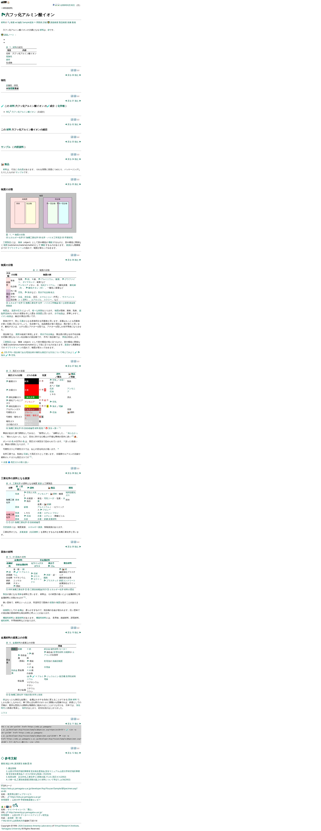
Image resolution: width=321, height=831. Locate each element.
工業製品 (7, 242)
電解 (58, 385)
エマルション (46, 296)
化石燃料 (34, 532)
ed (16, 22)
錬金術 (72, 302)
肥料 (55, 493)
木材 (48, 574)
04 (73, 159)
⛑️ (46, 428)
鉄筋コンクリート (67, 580)
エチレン (48, 512)
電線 (46, 679)
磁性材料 (5, 620)
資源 (68, 245)
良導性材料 (58, 652)
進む (77, 75)
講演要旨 (18, 763)
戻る (69, 75)
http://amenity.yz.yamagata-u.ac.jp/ (25, 812)
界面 (64, 337)
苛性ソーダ (49, 498)
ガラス (37, 566)
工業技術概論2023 (38, 589)
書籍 (3, 763)
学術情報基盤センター (31, 799)
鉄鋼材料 (10, 564)
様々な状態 (64, 302)
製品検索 (63, 22)
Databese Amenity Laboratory (37, 825)
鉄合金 (28, 296)
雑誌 (8, 763)
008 (10, 589)
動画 (74, 22)
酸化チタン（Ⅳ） (36, 287)
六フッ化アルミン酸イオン (24, 111)
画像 (69, 22)
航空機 (62, 676)
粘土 (53, 292)
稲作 (24, 708)
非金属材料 (45, 560)
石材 (36, 573)
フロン (46, 509)
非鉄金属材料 (22, 564)
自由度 (21, 169)
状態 (52, 602)
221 (12, 522)
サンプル (6, 146)
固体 (17, 507)
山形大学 (16, 799)
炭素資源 (24, 532)
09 (73, 546)
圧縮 (26, 454)
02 (73, 124)
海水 (29, 292)
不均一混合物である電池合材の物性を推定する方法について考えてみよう (41, 352)
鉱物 (26, 507)
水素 (5, 462)
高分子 (51, 563)
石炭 (52, 388)
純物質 (6, 610)
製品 (7, 164)
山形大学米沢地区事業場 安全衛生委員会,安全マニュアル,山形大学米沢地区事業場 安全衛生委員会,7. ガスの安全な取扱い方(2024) (43, 772)
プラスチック (52, 580)
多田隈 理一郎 (15, 818)
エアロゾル (36, 299)
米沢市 (21, 820)
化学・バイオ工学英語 (51, 237)
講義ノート (9, 34)
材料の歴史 (69, 589)
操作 (8, 59)
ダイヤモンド (29, 282)
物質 (6, 245)
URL (12, 763)
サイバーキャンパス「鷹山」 (21, 809)
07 (73, 366)
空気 (20, 292)
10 (73, 632)
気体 (17, 493)
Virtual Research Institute (67, 825)
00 (73, 75)
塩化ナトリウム (48, 285)
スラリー (48, 299)
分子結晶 (59, 313)
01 (73, 100)
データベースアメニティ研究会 (35, 815)
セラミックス (37, 563)
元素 (22, 321)
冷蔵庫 (67, 652)
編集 (20, 22)
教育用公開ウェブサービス (20, 794)
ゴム (53, 566)
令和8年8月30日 (67, 5)
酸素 (58, 279)
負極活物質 (58, 661)
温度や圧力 (17, 310)
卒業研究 (69, 237)
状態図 (39, 313)
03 (73, 141)
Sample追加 (27, 22)
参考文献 (11, 758)
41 (14, 557)
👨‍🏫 (48, 22)
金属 (20, 610)
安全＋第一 (53, 428)
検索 (13, 22)
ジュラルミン (53, 676)
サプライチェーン (16, 248)
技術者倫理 (29, 428)
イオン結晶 (6, 316)
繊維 (46, 577)
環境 (71, 487)
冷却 (61, 379)
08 (40, 237)
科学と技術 (37, 694)
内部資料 (19, 146)
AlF (8, 111)
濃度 (18, 334)
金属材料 (18, 560)
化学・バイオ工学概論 (48, 302)
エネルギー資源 (35, 527)
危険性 (9, 56)
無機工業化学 (32, 237)
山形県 (15, 820)
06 (73, 259)
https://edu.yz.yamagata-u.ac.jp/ (25, 796)
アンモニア (23, 285)
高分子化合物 (44, 292)
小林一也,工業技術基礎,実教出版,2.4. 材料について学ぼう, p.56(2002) (39, 779)
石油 (52, 391)
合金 (20, 296)
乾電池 (47, 661)
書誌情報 (12, 768)
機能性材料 (8, 617)
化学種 (61, 105)
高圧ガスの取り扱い (20, 462)
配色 (41, 428)
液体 (17, 499)
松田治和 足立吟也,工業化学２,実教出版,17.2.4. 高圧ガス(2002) (37, 776)
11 (73, 723)
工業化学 (17, 483)
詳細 (45, 22)
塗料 (25, 299)
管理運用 (5, 799)
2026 (20, 825)
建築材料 (20, 617)
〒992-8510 (6, 820)
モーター (63, 649)
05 (73, 184)
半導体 (47, 667)
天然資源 (7, 527)
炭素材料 (53, 519)
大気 (34, 492)
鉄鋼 (49, 504)
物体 (20, 242)
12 (73, 752)
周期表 (39, 22)
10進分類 (28, 694)
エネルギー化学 (16, 237)
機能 (51, 242)
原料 (58, 373)
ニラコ (4, 712)
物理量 (11, 88)
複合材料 (68, 563)
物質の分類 (20, 234)
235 (6, 352)
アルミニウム (47, 279)
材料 (3, 22)
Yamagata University (11, 828)
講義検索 (54, 22)
